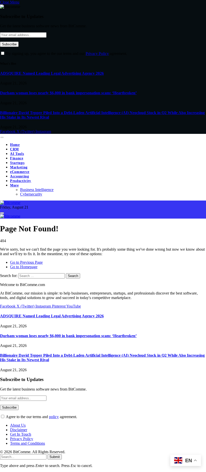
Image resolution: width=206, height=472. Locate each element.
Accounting (19, 176)
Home (15, 145)
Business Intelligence (37, 189)
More (14, 185)
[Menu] (2, 137)
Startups (17, 163)
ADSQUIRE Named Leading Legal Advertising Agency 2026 (52, 73)
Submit (54, 457)
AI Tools (17, 154)
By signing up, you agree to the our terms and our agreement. (66, 53)
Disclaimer (18, 430)
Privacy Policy (97, 53)
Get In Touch (20, 434)
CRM (14, 149)
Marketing (19, 167)
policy (54, 417)
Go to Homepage (23, 267)
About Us (18, 425)
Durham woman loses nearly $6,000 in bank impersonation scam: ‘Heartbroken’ (68, 93)
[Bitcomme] (10, 203)
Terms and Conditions (27, 443)
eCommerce (19, 172)
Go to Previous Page (26, 262)
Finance (16, 158)
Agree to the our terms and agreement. (41, 417)
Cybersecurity (31, 194)
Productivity (20, 181)
